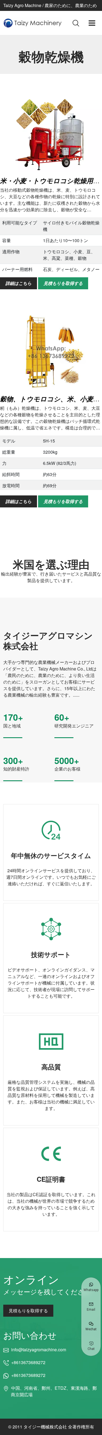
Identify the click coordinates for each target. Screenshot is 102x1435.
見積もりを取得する (63, 283)
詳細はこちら (18, 283)
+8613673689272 (28, 1362)
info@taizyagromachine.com (38, 1349)
